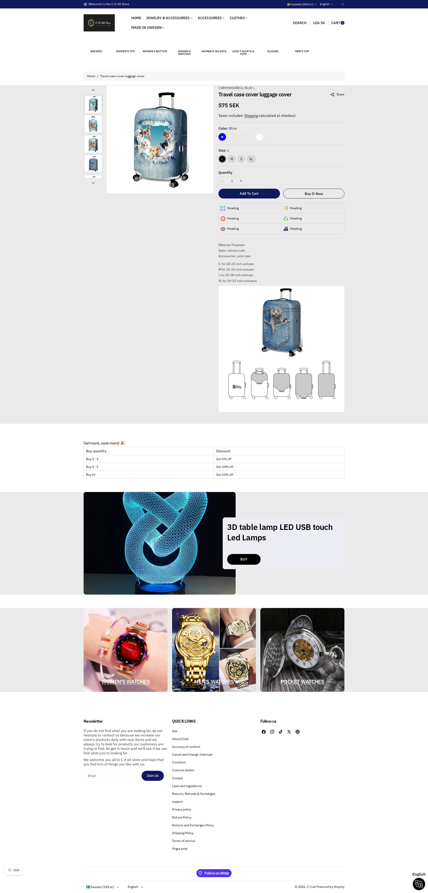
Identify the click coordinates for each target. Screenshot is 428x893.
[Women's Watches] (184, 43)
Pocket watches (302, 681)
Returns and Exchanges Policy (193, 825)
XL (251, 159)
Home (91, 76)
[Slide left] (93, 90)
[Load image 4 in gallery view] (93, 164)
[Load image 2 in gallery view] (93, 124)
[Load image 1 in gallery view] (93, 104)
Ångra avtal (180, 849)
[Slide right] (93, 183)
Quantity (225, 172)
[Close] (342, 4)
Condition (179, 762)
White (259, 137)
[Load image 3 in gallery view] (93, 144)
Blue (222, 137)
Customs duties (183, 770)
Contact (177, 778)
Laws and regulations (187, 786)
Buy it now (314, 193)
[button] (299, 22)
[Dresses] (96, 43)
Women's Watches (125, 681)
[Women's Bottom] (154, 43)
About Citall (180, 739)
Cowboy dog (250, 137)
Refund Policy (182, 817)
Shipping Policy (183, 833)
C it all (311, 887)
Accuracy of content (186, 747)
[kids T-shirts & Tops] (243, 43)
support (177, 802)
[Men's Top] (302, 43)
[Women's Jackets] (213, 43)
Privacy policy (181, 809)
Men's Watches (214, 681)
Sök (174, 731)
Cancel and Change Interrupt (192, 754)
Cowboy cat (241, 137)
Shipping (251, 115)
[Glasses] (272, 43)
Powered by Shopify (330, 887)
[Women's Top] (125, 43)
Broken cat (231, 137)
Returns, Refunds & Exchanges (193, 794)
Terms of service (183, 841)
